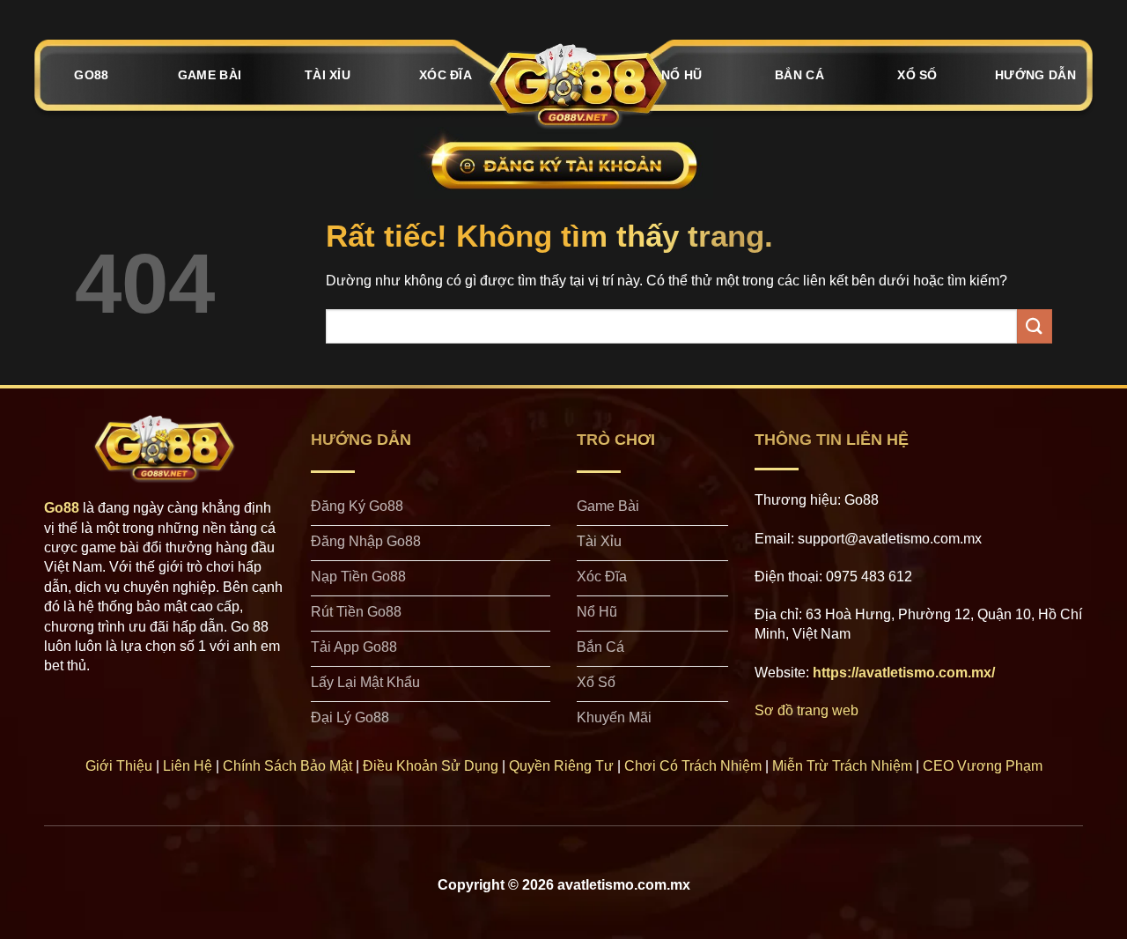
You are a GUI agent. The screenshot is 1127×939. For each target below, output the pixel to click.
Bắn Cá (799, 75)
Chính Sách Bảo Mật (287, 765)
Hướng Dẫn (1035, 75)
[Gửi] (1034, 326)
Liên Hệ (187, 765)
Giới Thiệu (118, 765)
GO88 (91, 75)
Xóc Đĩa (445, 75)
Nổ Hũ (681, 75)
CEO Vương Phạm (982, 765)
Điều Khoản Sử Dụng (430, 765)
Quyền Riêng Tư (561, 765)
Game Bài (209, 75)
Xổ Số (917, 75)
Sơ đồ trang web (806, 710)
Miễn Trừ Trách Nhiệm (842, 765)
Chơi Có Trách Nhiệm (693, 765)
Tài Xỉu (327, 75)
